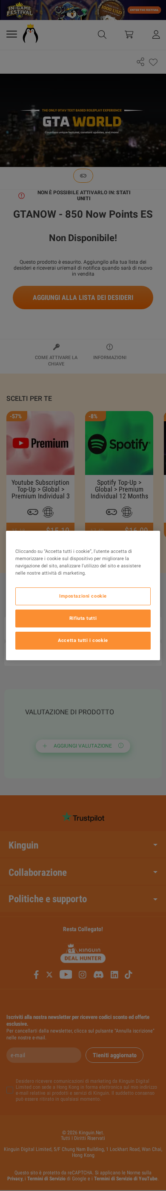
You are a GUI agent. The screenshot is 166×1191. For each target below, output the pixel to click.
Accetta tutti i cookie (83, 640)
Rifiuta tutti (83, 618)
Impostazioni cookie (83, 596)
